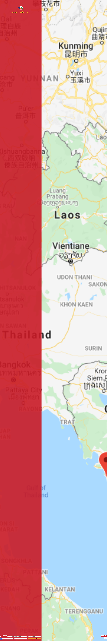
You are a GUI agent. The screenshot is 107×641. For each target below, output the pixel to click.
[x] (41, 1)
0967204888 (5, 635)
